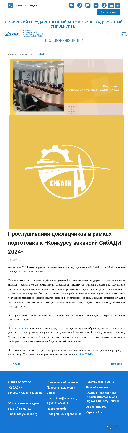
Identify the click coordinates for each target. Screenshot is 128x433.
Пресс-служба (56, 408)
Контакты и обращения (63, 382)
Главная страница (18, 54)
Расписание (108, 12)
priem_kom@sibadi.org (62, 398)
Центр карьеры (18, 328)
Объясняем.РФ (96, 406)
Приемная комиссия (60, 387)
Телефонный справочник (64, 414)
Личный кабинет (97, 387)
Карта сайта (94, 412)
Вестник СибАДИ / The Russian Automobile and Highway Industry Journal (102, 397)
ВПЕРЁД (117, 364)
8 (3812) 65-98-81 (58, 403)
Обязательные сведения (24, 403)
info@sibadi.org (26, 414)
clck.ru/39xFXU (85, 354)
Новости (41, 54)
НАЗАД (15, 364)
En (111, 5)
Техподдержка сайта (100, 381)
